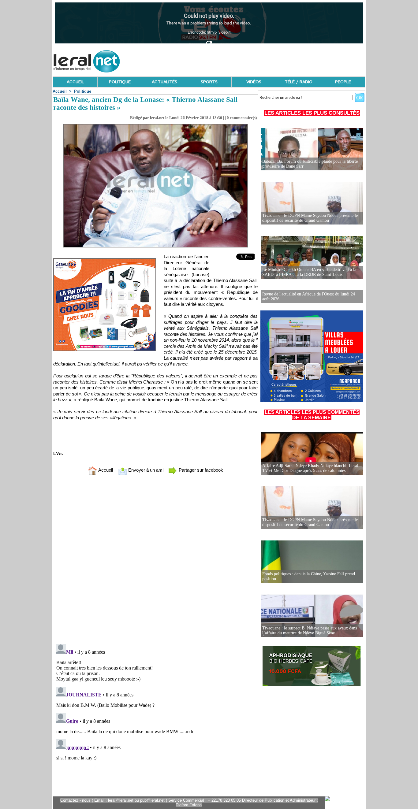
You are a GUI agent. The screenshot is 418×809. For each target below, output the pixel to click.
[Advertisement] (254, 59)
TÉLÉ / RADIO (298, 82)
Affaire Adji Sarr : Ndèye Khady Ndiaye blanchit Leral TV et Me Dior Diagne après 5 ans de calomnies (310, 468)
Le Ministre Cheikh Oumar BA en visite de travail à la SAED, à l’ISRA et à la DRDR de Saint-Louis (309, 272)
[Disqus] (155, 560)
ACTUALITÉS (164, 82)
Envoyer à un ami (145, 470)
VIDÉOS (253, 82)
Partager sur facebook (200, 470)
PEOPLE (343, 82)
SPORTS (209, 82)
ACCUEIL (75, 82)
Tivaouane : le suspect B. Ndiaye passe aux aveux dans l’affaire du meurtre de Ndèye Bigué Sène (309, 630)
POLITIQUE (120, 82)
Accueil (60, 91)
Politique (82, 91)
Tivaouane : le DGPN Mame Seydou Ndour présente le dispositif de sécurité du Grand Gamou (310, 218)
